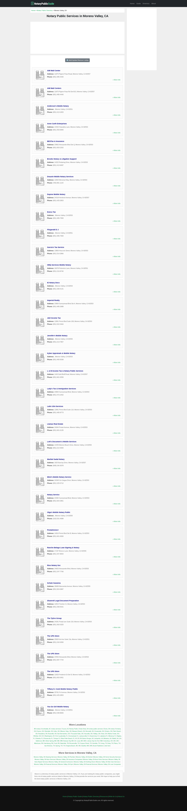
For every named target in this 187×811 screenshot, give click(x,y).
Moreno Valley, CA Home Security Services (106, 757)
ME (58, 741)
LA (120, 738)
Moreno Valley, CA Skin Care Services (108, 762)
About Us (121, 796)
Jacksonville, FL (84, 736)
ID (78, 738)
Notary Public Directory (45, 10)
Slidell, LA (115, 738)
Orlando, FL (39, 738)
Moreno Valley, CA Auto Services (45, 759)
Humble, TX (96, 743)
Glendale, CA (49, 731)
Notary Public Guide (75, 796)
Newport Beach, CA (78, 731)
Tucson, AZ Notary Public (70, 729)
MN (61, 741)
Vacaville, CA (88, 734)
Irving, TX (104, 743)
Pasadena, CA (42, 734)
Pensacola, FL (48, 738)
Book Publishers (98, 746)
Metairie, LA (107, 738)
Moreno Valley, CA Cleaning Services (45, 757)
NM (101, 741)
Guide (138, 3)
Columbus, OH (108, 741)
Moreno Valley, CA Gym (65, 764)
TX (64, 746)
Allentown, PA (38, 743)
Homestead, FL (73, 736)
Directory (146, 3)
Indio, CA (56, 731)
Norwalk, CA (90, 731)
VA (79, 746)
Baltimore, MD (40, 741)
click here (107, 746)
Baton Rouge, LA (88, 738)
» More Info (116, 80)
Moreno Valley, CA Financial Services (45, 764)
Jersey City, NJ (91, 741)
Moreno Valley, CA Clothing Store (84, 762)
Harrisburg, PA (48, 743)
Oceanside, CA (99, 731)
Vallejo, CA (96, 734)
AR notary (37, 729)
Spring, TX (59, 746)
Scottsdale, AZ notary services (51, 729)
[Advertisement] (77, 37)
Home (132, 3)
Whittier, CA (37, 736)
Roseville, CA (52, 734)
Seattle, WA (85, 746)
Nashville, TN (64, 743)
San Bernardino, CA (63, 734)
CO (43, 736)
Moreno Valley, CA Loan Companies (109, 764)
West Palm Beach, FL (67, 738)
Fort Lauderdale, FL (62, 736)
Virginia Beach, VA (72, 746)
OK (114, 741)
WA (91, 746)
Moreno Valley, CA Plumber (66, 757)
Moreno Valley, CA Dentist (84, 757)
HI (76, 738)
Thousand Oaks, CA (77, 734)
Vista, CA (104, 734)
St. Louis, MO (79, 741)
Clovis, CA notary (109, 729)
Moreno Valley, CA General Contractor (61, 762)
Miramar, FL (112, 736)
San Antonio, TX (49, 746)
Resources (104, 796)
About (153, 3)
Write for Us (113, 796)
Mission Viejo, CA (65, 731)
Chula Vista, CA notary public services (91, 729)
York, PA (56, 743)
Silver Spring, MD (51, 741)
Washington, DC (50, 736)
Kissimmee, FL (94, 736)
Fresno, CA (40, 731)
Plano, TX (117, 743)
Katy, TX (110, 743)
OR (117, 741)
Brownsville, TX (74, 743)
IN (81, 738)
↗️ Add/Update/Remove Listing (77, 60)
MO (85, 741)
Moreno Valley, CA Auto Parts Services (95, 759)
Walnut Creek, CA (113, 734)
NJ (98, 741)
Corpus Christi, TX (85, 743)
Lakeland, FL (104, 736)
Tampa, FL (57, 738)
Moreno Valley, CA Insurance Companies (69, 759)
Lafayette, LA (98, 738)
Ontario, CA (108, 731)
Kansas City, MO (69, 741)
